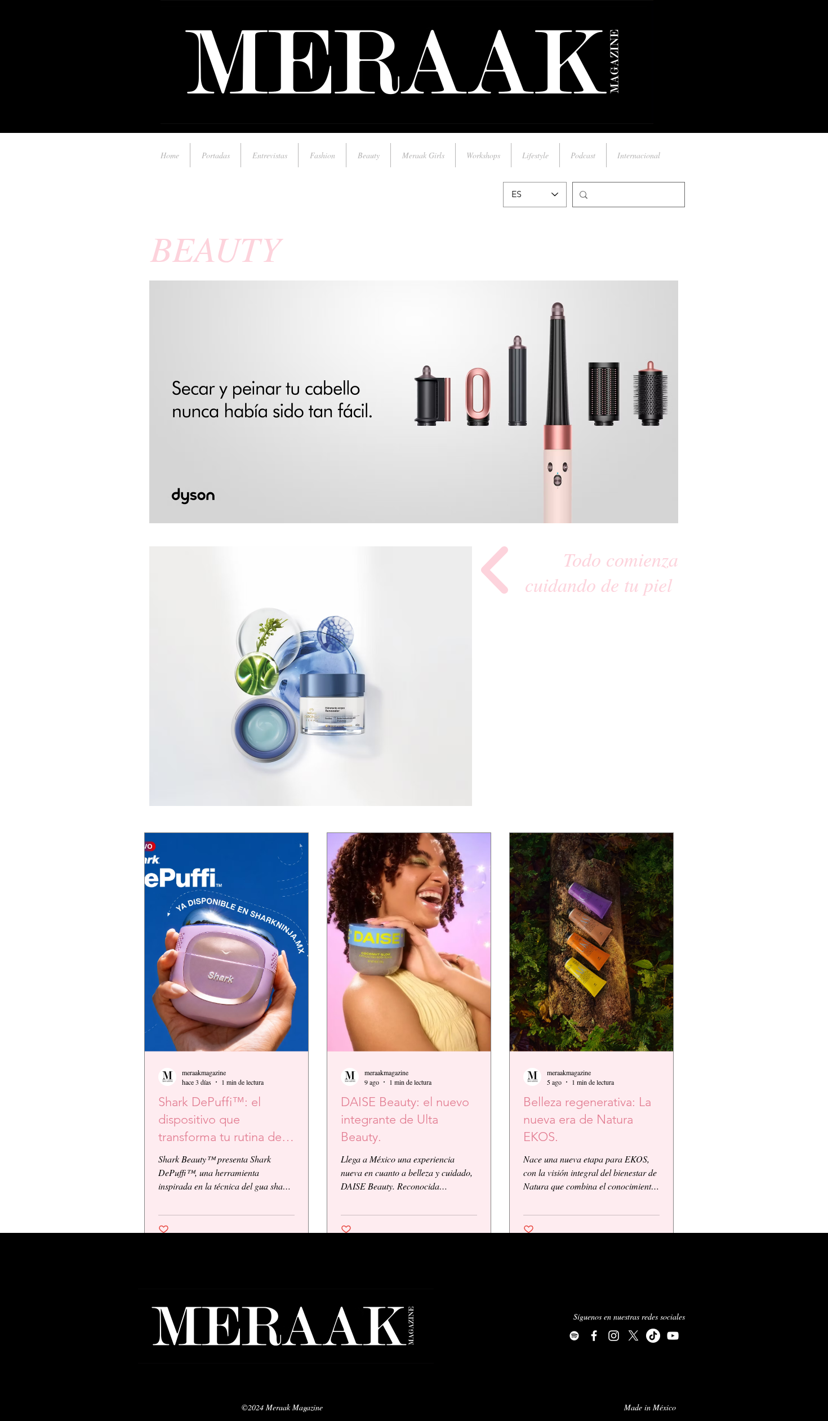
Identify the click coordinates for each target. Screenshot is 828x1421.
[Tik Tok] (653, 1336)
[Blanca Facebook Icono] (594, 1336)
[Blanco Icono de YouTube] (673, 1336)
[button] (310, 676)
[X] (633, 1336)
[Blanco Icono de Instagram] (614, 1336)
